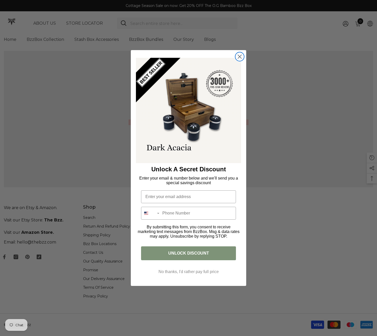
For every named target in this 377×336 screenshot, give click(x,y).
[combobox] (150, 213)
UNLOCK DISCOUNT (188, 253)
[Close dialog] (239, 56)
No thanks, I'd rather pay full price (188, 271)
